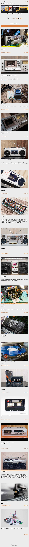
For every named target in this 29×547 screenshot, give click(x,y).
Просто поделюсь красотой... (6, 132)
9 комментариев (6, 193)
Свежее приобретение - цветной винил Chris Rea (9, 361)
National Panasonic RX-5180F (6, 159)
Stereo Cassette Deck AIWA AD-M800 (7, 442)
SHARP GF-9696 (4, 276)
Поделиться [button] (2, 52)
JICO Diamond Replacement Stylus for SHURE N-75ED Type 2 (11, 528)
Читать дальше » (26, 52)
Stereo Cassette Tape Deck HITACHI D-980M (8, 75)
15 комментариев (6, 109)
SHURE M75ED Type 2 (5, 502)
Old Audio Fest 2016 (4, 335)
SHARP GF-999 (3, 471)
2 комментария (6, 136)
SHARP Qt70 (3, 189)
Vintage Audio (7, 2)
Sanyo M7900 (3, 247)
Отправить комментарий (7, 52)
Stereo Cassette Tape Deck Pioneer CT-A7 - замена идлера (10, 304)
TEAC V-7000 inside (4, 103)
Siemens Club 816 (4, 216)
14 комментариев (6, 448)
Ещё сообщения (26, 534)
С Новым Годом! (4, 47)
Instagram (21, 18)
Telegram (17, 18)
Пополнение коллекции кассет (6, 388)
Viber (13, 18)
